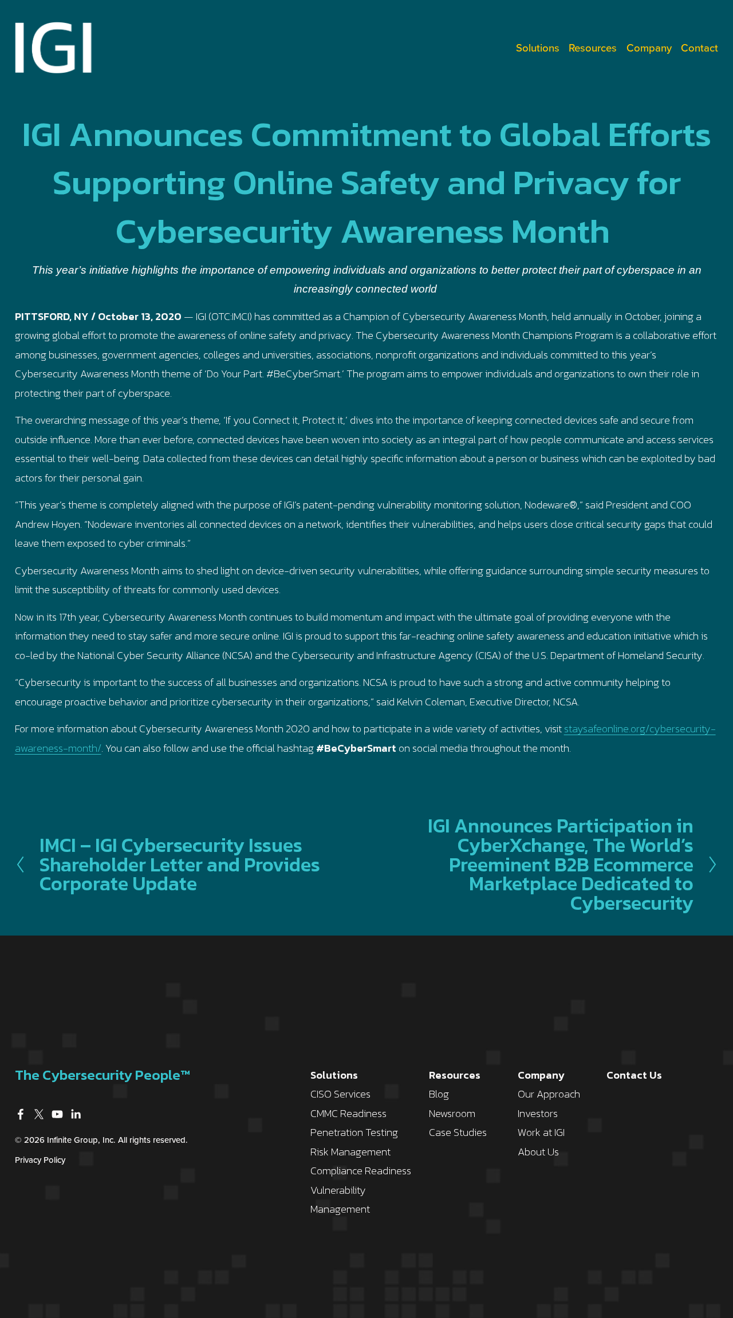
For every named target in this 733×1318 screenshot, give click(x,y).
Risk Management (350, 1151)
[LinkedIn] (75, 1114)
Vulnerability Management (340, 1199)
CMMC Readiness (348, 1113)
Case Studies (458, 1132)
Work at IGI (541, 1132)
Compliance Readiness (360, 1170)
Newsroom (452, 1113)
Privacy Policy (40, 1160)
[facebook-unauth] (20, 1114)
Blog (439, 1094)
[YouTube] (57, 1114)
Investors (538, 1113)
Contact (699, 47)
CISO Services (340, 1094)
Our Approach (549, 1094)
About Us (538, 1151)
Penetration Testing (354, 1132)
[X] (39, 1114)
